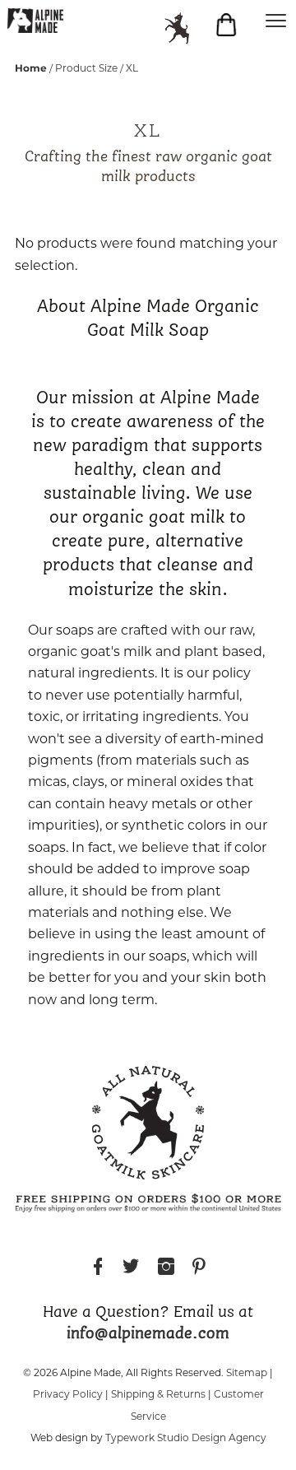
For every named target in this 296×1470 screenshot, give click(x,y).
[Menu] (275, 20)
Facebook (98, 1269)
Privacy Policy (68, 1395)
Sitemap (246, 1374)
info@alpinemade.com (148, 1334)
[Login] (185, 28)
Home (31, 68)
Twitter (131, 1269)
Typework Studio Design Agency (185, 1439)
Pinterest (199, 1269)
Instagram (166, 1269)
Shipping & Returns (158, 1395)
